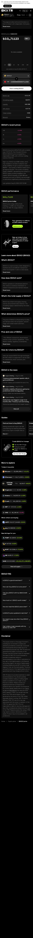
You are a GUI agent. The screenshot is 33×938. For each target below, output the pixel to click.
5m (9, 65)
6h (18, 65)
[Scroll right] (27, 15)
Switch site (7, 6)
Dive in (5, 434)
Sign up (25, 10)
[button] (20, 11)
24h (23, 65)
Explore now (16, 226)
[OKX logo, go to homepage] (7, 10)
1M (27, 65)
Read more (6, 26)
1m (5, 65)
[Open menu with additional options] (31, 10)
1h (14, 65)
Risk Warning (13, 690)
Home (3, 721)
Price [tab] (19, 15)
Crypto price (12, 721)
